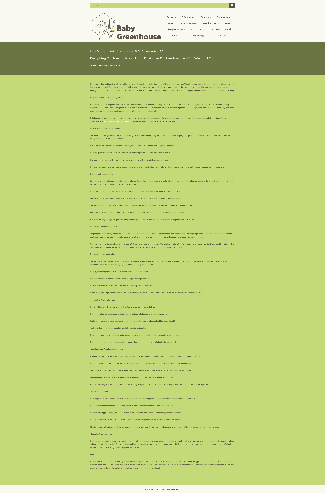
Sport (174, 35)
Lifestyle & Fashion (176, 29)
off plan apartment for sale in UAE (118, 121)
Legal (227, 23)
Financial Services (188, 23)
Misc (192, 29)
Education (206, 17)
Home (92, 51)
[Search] (232, 5)
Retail (228, 29)
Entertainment (223, 17)
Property (216, 29)
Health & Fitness (211, 23)
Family (170, 23)
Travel (223, 35)
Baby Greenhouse (100, 65)
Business (171, 17)
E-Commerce (188, 17)
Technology (198, 35)
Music (203, 29)
